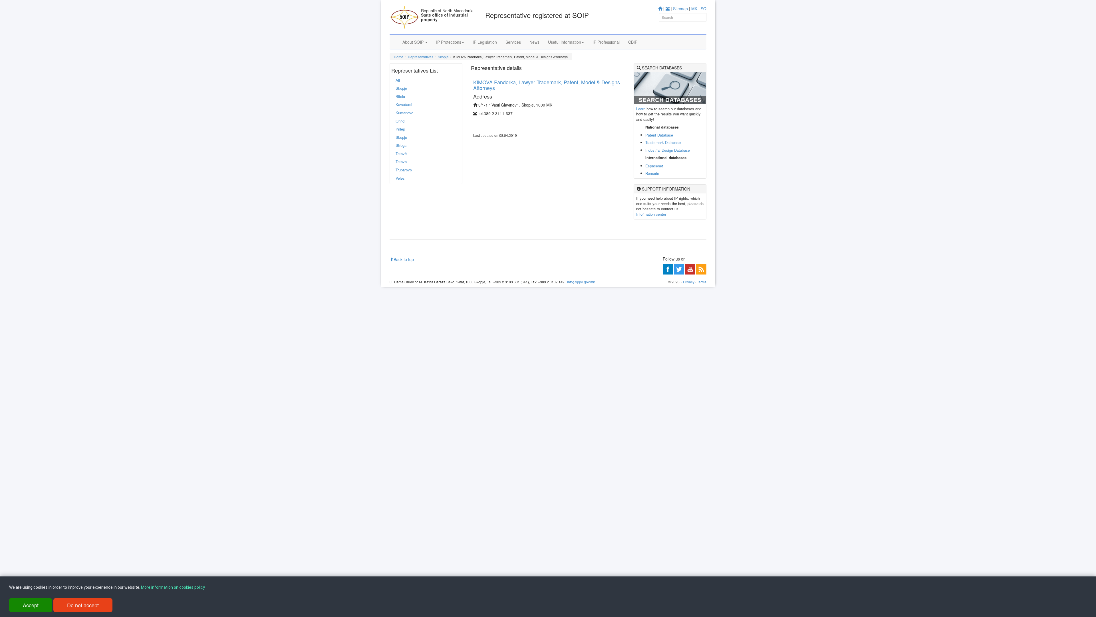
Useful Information (564, 42)
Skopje (443, 56)
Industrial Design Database (667, 150)
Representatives (420, 56)
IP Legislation (485, 42)
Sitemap (680, 8)
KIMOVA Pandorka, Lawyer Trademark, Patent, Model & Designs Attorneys (546, 84)
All (398, 80)
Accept (31, 605)
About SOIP (413, 42)
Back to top (404, 259)
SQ (703, 8)
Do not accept (83, 605)
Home (398, 56)
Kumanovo (404, 112)
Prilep (400, 129)
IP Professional (606, 42)
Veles (400, 178)
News (534, 42)
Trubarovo (404, 170)
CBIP (632, 42)
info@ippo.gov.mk (581, 281)
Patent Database (659, 135)
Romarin (652, 173)
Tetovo (401, 161)
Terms (701, 281)
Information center (651, 214)
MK (694, 8)
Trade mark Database (663, 142)
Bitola (400, 96)
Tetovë (401, 153)
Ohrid (400, 121)
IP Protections (448, 42)
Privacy (688, 281)
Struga (401, 145)
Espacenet (654, 166)
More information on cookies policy (173, 587)
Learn (640, 108)
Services (513, 42)
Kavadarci (404, 104)
